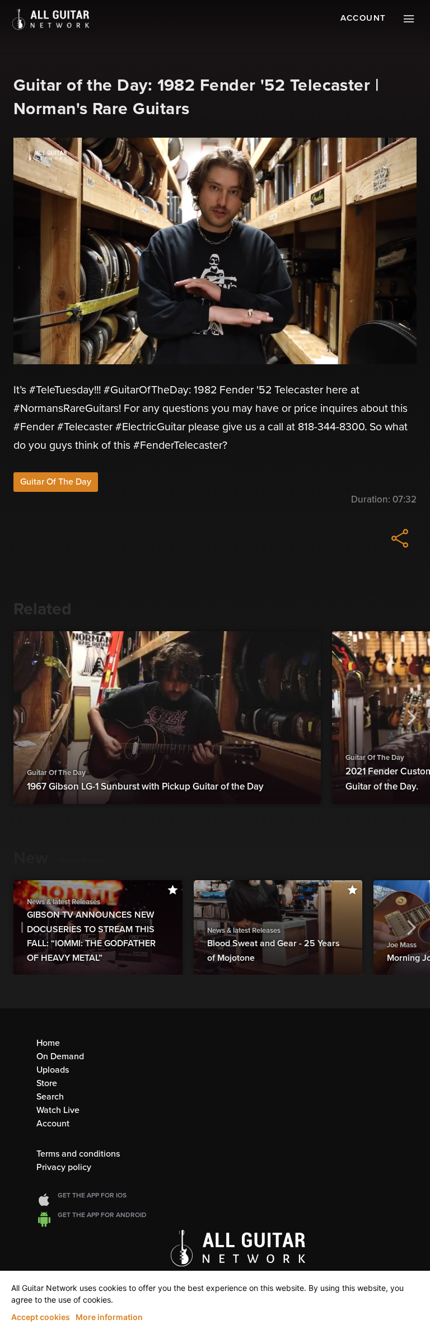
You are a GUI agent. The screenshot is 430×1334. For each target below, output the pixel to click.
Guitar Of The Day (55, 481)
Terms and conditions (78, 1153)
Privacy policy (63, 1167)
